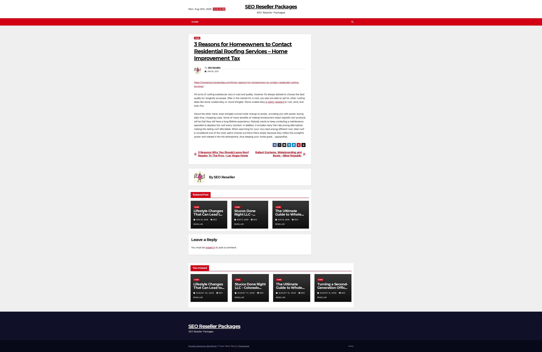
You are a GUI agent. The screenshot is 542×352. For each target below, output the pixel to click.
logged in (210, 247)
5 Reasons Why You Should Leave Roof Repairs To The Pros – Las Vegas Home (223, 154)
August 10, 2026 (288, 293)
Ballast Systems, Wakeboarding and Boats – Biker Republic (278, 154)
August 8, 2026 (328, 293)
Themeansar (243, 346)
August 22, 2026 (205, 293)
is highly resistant (275, 102)
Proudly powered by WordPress (202, 346)
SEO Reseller (214, 67)
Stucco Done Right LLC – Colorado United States (250, 287)
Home (195, 22)
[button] (352, 21)
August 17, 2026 (246, 293)
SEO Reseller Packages (271, 7)
